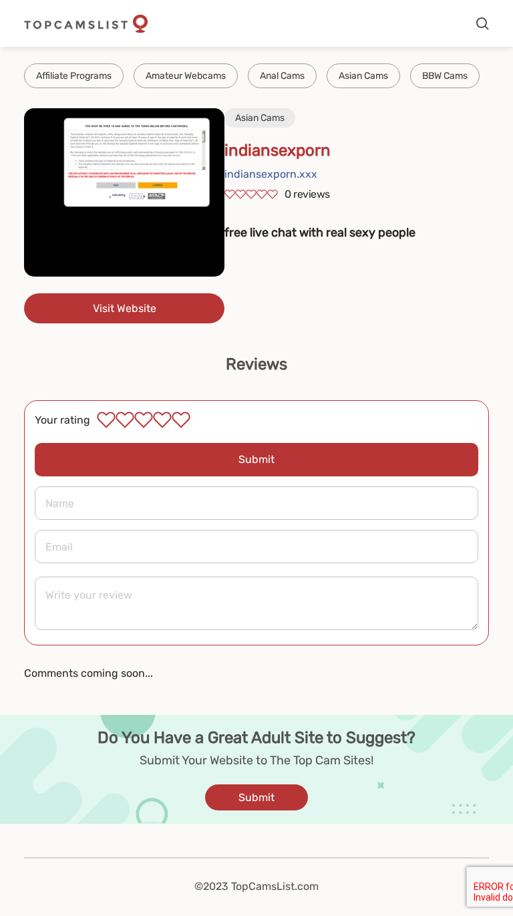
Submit (256, 459)
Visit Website (124, 308)
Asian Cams (363, 76)
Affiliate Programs (74, 76)
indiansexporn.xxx (270, 174)
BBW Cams (445, 76)
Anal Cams (282, 76)
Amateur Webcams (186, 76)
